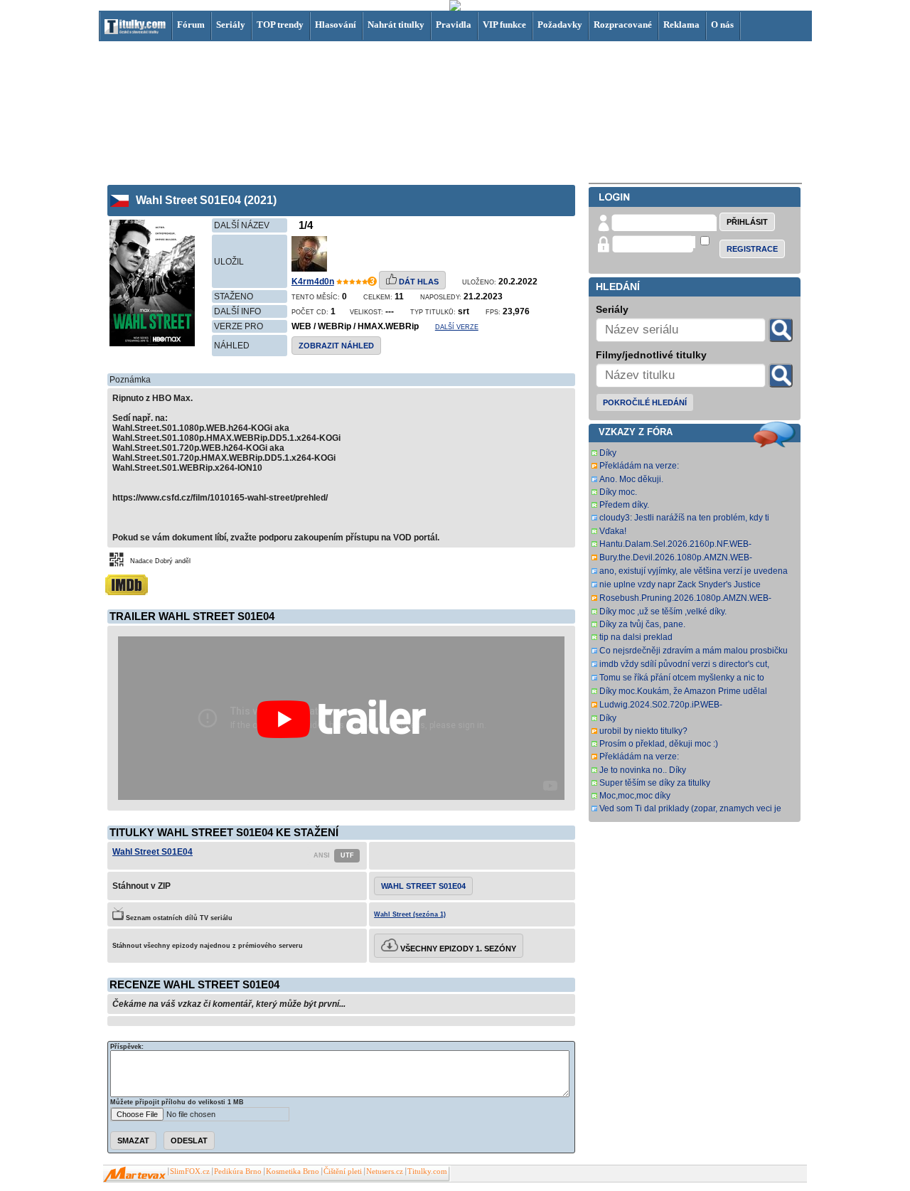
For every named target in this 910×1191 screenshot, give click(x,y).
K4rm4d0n (312, 282)
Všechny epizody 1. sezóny (457, 948)
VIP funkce (504, 24)
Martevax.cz (134, 1175)
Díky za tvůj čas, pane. (642, 624)
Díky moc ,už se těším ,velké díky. (663, 611)
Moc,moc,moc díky (634, 796)
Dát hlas (418, 281)
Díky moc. (618, 492)
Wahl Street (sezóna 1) (410, 914)
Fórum (191, 24)
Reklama (681, 24)
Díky (607, 453)
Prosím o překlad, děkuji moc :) (658, 744)
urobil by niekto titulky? (643, 731)
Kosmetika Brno (292, 1171)
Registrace (752, 249)
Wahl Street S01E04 (152, 852)
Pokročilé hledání (645, 402)
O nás (722, 24)
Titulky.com (427, 1171)
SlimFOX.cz (190, 1171)
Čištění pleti (342, 1171)
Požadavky (559, 24)
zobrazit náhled (336, 345)
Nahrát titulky (396, 24)
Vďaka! (612, 531)
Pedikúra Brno (238, 1171)
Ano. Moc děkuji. (631, 479)
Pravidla (453, 24)
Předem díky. (624, 505)
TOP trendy (280, 24)
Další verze (456, 327)
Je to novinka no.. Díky (642, 770)
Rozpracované (623, 24)
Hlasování (335, 24)
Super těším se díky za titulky (654, 783)
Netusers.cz (384, 1171)
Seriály (230, 24)
